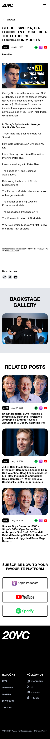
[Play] (25, 75)
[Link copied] (4, 277)
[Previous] (8, 329)
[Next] (42, 329)
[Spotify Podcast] (36, 47)
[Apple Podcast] (41, 47)
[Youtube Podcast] (46, 47)
